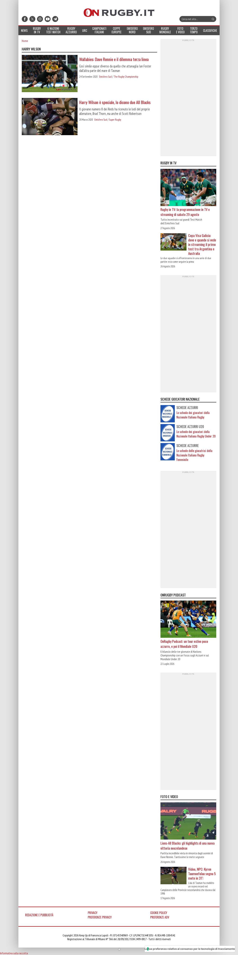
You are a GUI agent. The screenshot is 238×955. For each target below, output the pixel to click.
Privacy (92, 913)
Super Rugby (115, 119)
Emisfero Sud (105, 76)
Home (25, 41)
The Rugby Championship (126, 76)
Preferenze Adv (159, 917)
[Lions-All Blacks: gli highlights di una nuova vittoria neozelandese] (188, 822)
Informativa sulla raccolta (14, 953)
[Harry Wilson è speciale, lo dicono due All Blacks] (50, 117)
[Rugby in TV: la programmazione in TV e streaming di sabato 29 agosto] (188, 188)
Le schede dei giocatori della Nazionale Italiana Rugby (193, 414)
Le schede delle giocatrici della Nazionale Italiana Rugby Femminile (194, 455)
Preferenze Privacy (100, 917)
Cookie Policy (158, 913)
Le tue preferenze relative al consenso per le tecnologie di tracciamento (190, 948)
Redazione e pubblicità (39, 915)
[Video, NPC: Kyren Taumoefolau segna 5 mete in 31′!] (173, 876)
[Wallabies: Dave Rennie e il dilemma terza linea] (50, 74)
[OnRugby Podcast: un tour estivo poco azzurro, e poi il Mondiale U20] (188, 620)
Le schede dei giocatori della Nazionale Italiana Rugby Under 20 (196, 433)
